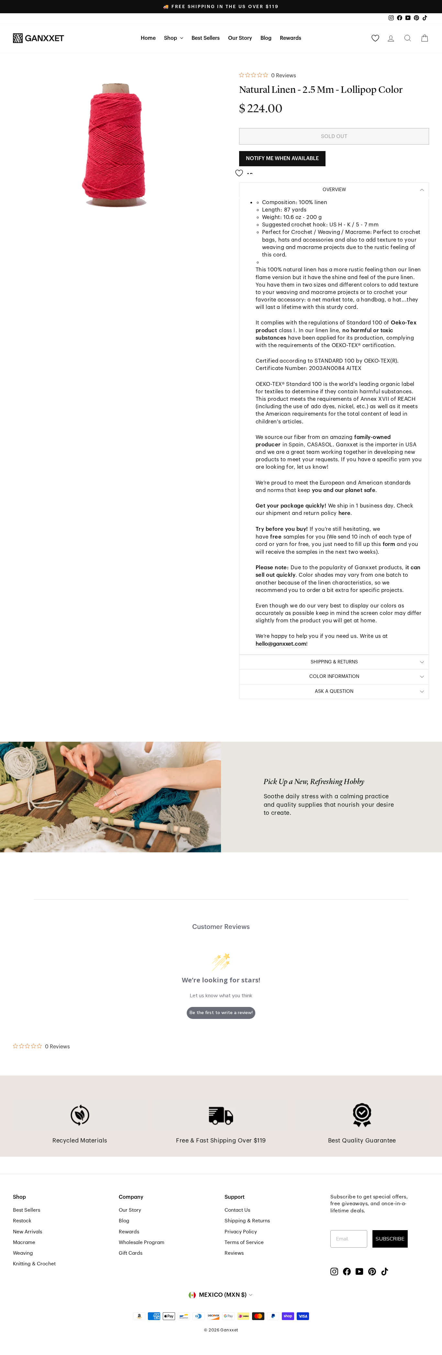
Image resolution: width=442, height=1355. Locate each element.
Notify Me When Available (282, 158)
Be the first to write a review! (221, 1013)
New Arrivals (27, 1231)
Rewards (290, 38)
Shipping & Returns (247, 1220)
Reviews (234, 1253)
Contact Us (237, 1210)
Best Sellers (206, 38)
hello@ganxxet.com (281, 644)
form (389, 544)
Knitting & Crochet (34, 1263)
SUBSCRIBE (390, 1238)
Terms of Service (244, 1242)
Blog (265, 38)
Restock (22, 1220)
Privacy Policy (241, 1231)
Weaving (23, 1253)
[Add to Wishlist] (246, 170)
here (344, 513)
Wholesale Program (141, 1242)
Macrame (24, 1242)
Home (148, 38)
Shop (171, 38)
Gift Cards (130, 1253)
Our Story (240, 38)
